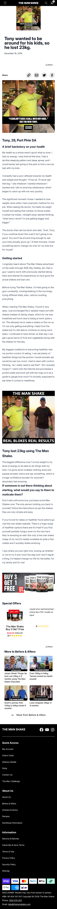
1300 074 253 (15, 900)
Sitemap (6, 871)
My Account (7, 749)
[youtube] (47, 729)
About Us (6, 797)
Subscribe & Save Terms (13, 845)
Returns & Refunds (10, 838)
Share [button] (50, 65)
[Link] (29, 75)
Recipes (5, 816)
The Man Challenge (11, 781)
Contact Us (7, 775)
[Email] (36, 75)
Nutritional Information (12, 823)
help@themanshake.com (19, 904)
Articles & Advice (10, 810)
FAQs (4, 768)
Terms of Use (8, 851)
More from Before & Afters (31, 714)
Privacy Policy (8, 858)
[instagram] (52, 729)
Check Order (8, 755)
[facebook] (41, 729)
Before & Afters (9, 803)
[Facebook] (52, 75)
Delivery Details (9, 762)
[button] (5, 3)
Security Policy (9, 864)
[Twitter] (44, 75)
